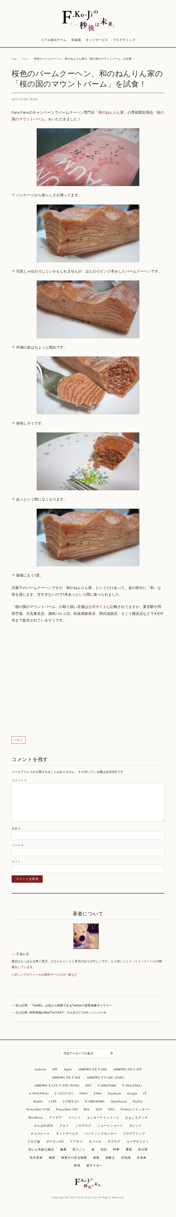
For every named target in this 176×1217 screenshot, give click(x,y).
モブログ (114, 1141)
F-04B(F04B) (107, 1085)
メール (17, 845)
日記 (104, 1149)
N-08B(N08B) (95, 1101)
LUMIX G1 (71, 1101)
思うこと (79, 1149)
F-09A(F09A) (39, 1093)
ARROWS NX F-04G (92, 1069)
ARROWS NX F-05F (127, 1069)
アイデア (55, 1117)
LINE (53, 1101)
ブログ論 (33, 1141)
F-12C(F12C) (64, 1093)
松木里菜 (36, 1157)
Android (40, 1069)
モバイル (95, 1141)
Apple (68, 1069)
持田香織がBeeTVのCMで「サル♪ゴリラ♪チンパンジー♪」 (69, 1012)
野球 (77, 1165)
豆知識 (76, 40)
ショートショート (110, 1125)
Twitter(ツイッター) (134, 1109)
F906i (98, 1093)
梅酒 (52, 1157)
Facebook (114, 1093)
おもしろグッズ (136, 1117)
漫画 (96, 1157)
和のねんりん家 (111, 112)
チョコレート (40, 1133)
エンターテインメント (103, 1117)
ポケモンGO (55, 1141)
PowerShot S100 (38, 1109)
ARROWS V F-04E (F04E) (105, 1077)
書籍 (129, 1149)
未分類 (143, 1149)
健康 (63, 1149)
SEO (99, 1109)
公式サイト (97, 607)
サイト (16, 861)
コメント (19, 780)
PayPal (138, 1101)
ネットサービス (97, 40)
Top (14, 58)
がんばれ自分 (43, 1125)
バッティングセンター (101, 1133)
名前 (16, 828)
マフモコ (76, 1141)
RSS (87, 1109)
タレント (135, 1125)
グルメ (25, 58)
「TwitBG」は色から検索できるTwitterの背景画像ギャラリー (70, 1005)
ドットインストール (142, 961)
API (55, 1069)
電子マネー (94, 1165)
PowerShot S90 (67, 1109)
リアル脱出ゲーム (54, 40)
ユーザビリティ (137, 1141)
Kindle (38, 1101)
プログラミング (124, 40)
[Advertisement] (88, 680)
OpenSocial (119, 1101)
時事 (116, 1149)
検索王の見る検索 (74, 1157)
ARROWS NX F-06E (66, 1077)
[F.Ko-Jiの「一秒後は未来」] (88, 21)
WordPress (35, 1117)
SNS (111, 1109)
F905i (84, 1093)
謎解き (110, 1157)
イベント (74, 1117)
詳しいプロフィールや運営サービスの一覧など (45, 974)
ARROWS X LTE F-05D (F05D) (57, 1085)
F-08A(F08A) (132, 1085)
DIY (89, 1085)
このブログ (83, 1125)
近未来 (141, 1157)
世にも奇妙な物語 (41, 1149)
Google (132, 1093)
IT (145, 1093)
